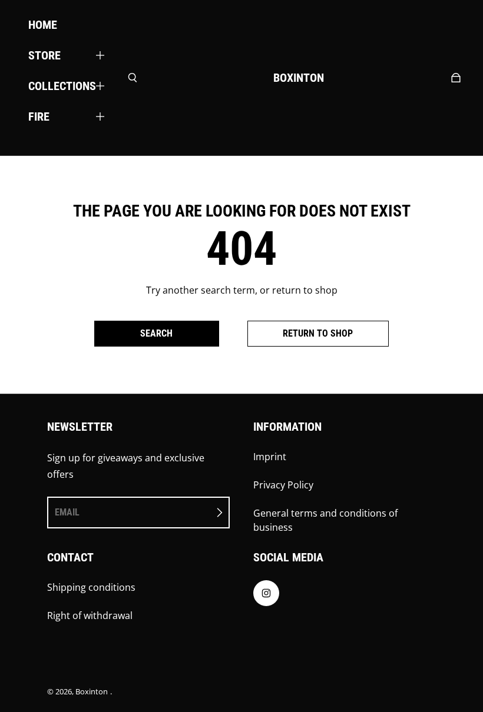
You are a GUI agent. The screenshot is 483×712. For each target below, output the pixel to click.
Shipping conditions (91, 587)
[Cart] (456, 78)
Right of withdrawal (90, 615)
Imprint (269, 456)
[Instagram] (266, 593)
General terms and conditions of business (325, 520)
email (67, 512)
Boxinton (91, 691)
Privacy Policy (283, 484)
